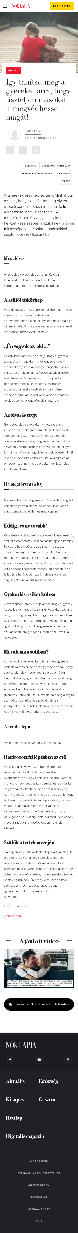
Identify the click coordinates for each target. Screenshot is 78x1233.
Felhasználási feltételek (39, 1173)
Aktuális (15, 1080)
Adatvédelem (39, 1185)
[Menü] (5, 6)
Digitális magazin (25, 1135)
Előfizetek (62, 6)
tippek (66, 181)
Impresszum (39, 1161)
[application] (39, 969)
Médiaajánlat (39, 1209)
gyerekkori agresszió (56, 165)
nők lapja (63, 173)
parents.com (13, 916)
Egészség (48, 1080)
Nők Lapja (21, 6)
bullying (30, 165)
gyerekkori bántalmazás (36, 173)
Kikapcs (15, 1099)
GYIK (39, 1221)
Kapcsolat (39, 1197)
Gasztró (47, 1099)
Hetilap (14, 1117)
